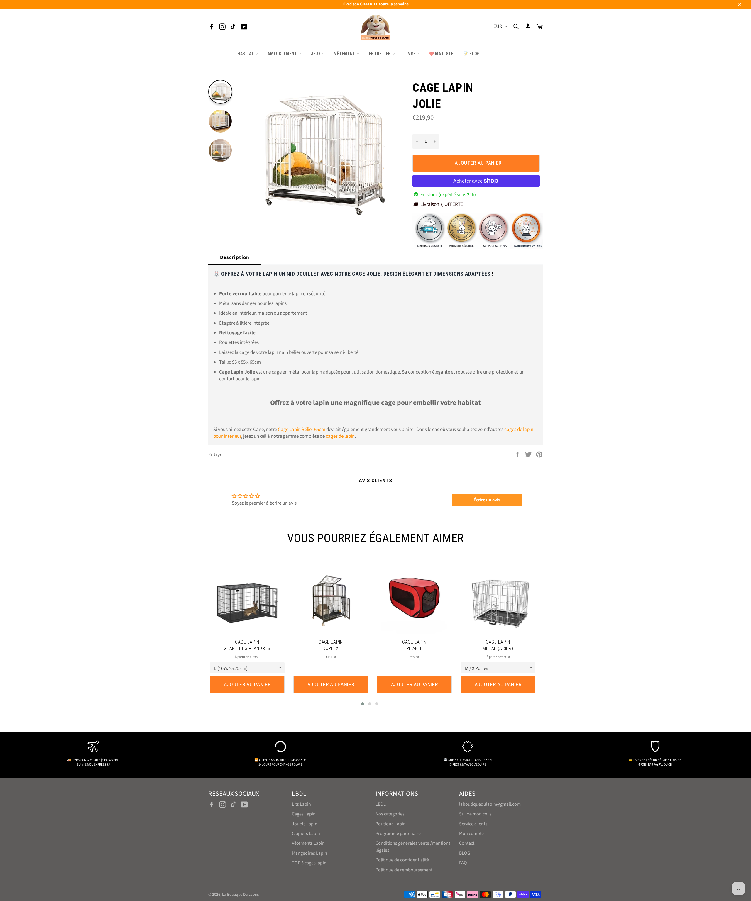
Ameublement (283, 53)
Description (234, 257)
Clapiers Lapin (306, 833)
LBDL (381, 804)
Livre (411, 53)
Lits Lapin (301, 804)
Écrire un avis (486, 500)
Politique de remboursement (404, 870)
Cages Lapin (304, 814)
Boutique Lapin (391, 824)
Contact (466, 843)
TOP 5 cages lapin (309, 863)
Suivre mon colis (475, 814)
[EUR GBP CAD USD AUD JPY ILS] (499, 26)
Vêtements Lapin (308, 843)
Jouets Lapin (304, 824)
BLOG (464, 853)
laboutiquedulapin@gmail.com (490, 804)
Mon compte (471, 833)
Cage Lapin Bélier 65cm (301, 429)
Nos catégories (390, 814)
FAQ (463, 863)
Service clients (473, 824)
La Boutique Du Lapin (240, 894)
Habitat (246, 53)
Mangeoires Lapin (309, 853)
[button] (362, 704)
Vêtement (345, 53)
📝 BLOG (471, 53)
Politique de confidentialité (402, 860)
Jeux (316, 53)
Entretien (380, 53)
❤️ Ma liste (441, 53)
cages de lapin (340, 436)
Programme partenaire (398, 833)
